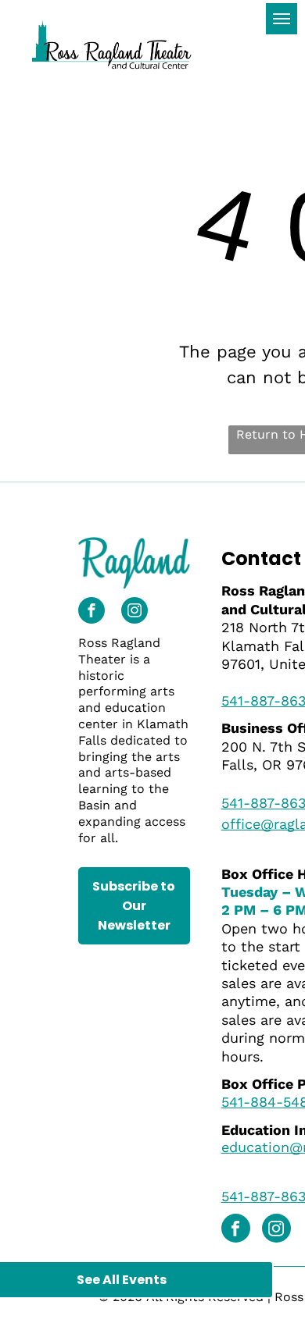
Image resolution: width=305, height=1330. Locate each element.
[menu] (281, 18)
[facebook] (91, 612)
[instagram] (134, 612)
